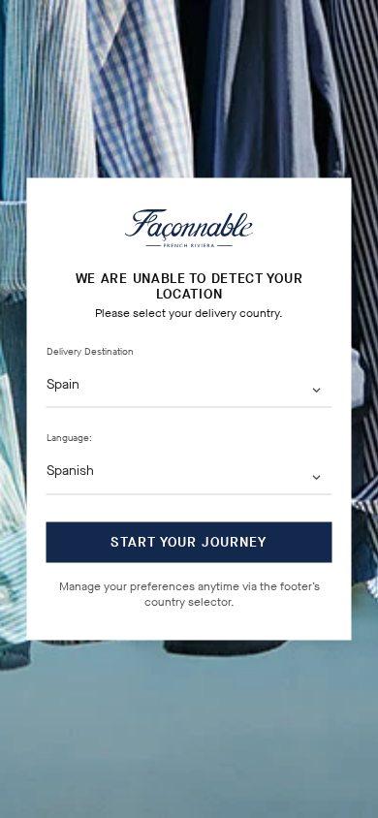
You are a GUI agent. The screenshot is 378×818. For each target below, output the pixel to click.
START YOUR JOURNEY (188, 541)
